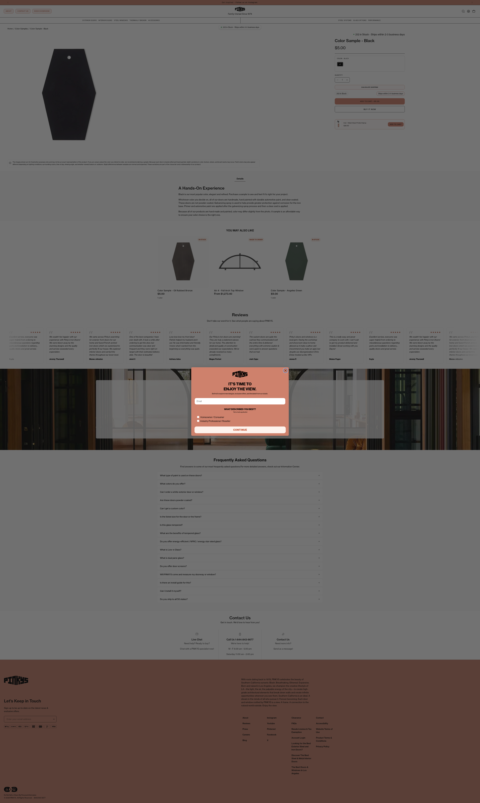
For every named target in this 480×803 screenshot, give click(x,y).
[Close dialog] (285, 370)
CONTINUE (240, 429)
